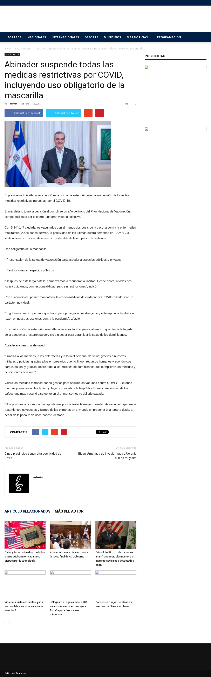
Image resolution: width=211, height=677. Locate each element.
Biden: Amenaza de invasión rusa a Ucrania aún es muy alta (107, 456)
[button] (201, 37)
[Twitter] (196, 3)
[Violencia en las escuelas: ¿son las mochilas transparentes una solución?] (25, 584)
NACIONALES (36, 37)
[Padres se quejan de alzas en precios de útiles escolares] (115, 584)
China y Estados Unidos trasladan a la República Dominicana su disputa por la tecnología (25, 556)
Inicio (8, 48)
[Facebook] (183, 3)
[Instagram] (190, 3)
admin (13, 103)
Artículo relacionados (27, 511)
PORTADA (14, 37)
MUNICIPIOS (112, 37)
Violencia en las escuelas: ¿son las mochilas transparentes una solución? (24, 606)
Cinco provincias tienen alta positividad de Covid (33, 456)
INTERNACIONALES (65, 37)
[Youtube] (203, 3)
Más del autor (69, 511)
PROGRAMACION (169, 37)
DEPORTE (91, 37)
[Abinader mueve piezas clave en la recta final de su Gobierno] (70, 535)
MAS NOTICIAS (137, 37)
